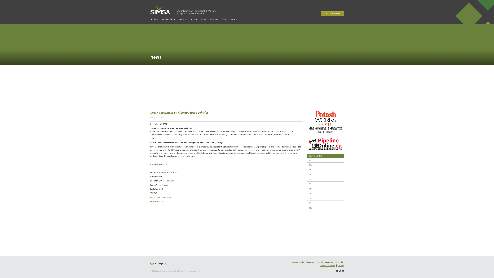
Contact (234, 19)
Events (225, 19)
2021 (310, 184)
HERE (165, 164)
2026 (310, 160)
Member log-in (298, 262)
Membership (167, 19)
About (153, 19)
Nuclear (194, 19)
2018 (310, 198)
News (203, 19)
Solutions (183, 19)
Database (214, 19)
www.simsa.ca (156, 201)
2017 (310, 203)
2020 (310, 188)
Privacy (341, 265)
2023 (310, 174)
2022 (310, 179)
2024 (310, 169)
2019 (310, 193)
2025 (310, 165)
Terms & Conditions (327, 265)
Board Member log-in (334, 262)
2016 (310, 207)
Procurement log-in (314, 262)
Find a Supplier (332, 13)
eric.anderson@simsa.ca (160, 197)
